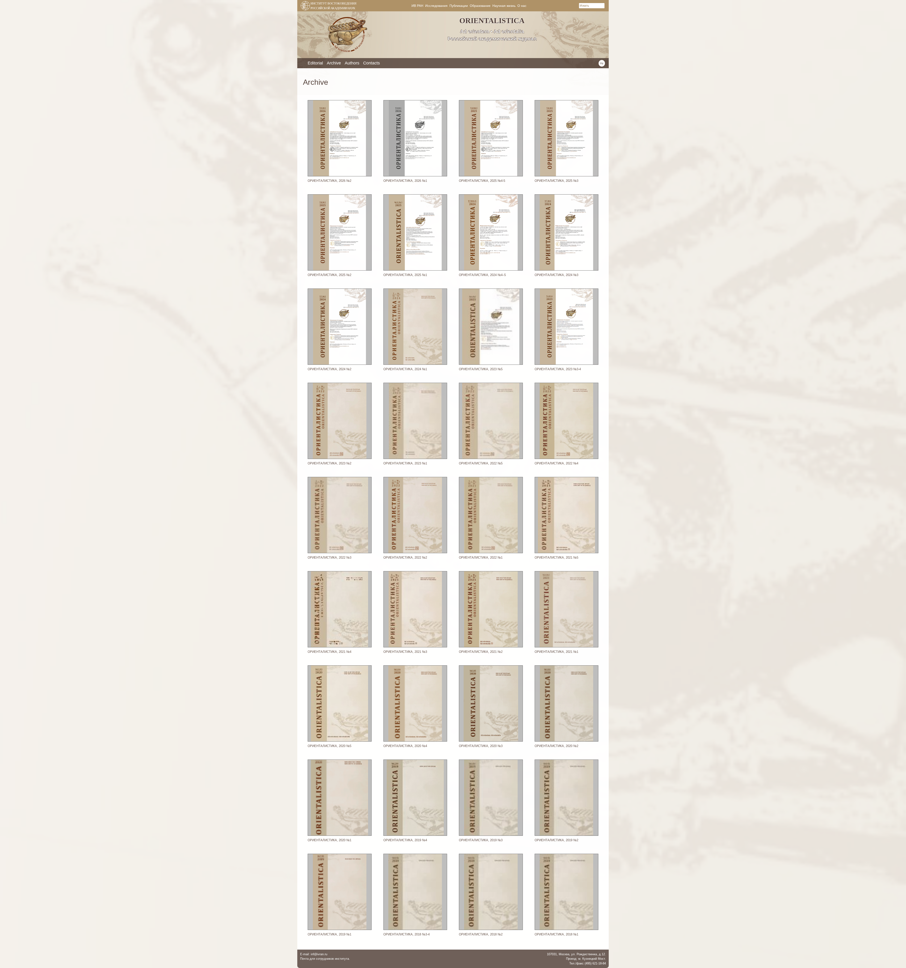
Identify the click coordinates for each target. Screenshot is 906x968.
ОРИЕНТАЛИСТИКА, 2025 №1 (405, 275)
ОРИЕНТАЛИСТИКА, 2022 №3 (329, 557)
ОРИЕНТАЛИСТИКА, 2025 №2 (329, 275)
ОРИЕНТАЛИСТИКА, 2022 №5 (481, 463)
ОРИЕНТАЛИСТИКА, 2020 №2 (556, 746)
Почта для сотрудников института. (325, 958)
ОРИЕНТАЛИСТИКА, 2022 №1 (481, 557)
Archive (334, 63)
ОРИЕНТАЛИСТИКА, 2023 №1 (405, 463)
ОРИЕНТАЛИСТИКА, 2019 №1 (329, 934)
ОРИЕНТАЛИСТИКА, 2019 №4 (405, 840)
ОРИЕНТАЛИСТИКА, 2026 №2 (329, 181)
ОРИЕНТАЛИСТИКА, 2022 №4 (556, 463)
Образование (480, 6)
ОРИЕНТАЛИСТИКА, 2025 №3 (556, 181)
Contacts (371, 63)
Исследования (436, 6)
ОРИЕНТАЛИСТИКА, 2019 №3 (481, 840)
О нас (521, 6)
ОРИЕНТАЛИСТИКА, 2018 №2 (481, 934)
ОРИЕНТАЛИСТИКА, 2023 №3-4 (558, 369)
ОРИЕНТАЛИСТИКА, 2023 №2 (329, 463)
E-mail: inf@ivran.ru (313, 954)
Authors (352, 63)
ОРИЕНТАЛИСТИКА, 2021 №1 (556, 652)
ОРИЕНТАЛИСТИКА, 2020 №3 (481, 746)
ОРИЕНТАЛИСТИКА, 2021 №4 (329, 652)
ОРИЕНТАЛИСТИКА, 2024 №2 (329, 369)
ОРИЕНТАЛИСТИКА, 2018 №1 (556, 934)
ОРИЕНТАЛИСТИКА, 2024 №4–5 (482, 275)
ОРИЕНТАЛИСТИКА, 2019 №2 (556, 840)
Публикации (458, 6)
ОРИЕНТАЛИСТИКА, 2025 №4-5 (482, 181)
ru (601, 63)
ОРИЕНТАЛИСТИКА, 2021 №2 (481, 652)
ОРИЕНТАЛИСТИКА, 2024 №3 (556, 275)
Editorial (315, 63)
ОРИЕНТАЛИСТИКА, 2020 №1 (329, 840)
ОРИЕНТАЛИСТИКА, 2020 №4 (405, 746)
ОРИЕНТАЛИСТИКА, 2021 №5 (556, 557)
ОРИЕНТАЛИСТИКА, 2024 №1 (405, 369)
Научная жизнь (504, 6)
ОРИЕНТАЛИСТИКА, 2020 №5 (329, 746)
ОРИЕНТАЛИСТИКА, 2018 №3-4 (406, 934)
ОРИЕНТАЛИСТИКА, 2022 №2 (405, 557)
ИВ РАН (417, 6)
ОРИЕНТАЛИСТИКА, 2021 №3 (405, 652)
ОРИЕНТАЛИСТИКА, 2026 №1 (405, 181)
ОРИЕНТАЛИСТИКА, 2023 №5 (481, 369)
